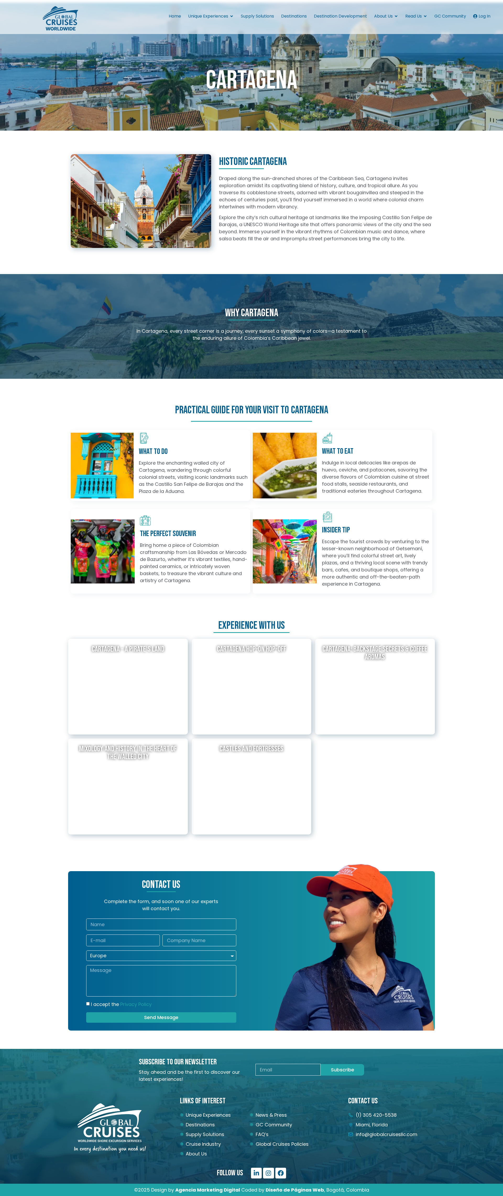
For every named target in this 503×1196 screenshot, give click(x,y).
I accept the (121, 1004)
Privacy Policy (136, 1004)
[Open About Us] (396, 16)
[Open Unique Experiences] (231, 16)
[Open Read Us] (425, 16)
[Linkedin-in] (256, 1173)
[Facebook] (280, 1173)
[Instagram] (268, 1173)
